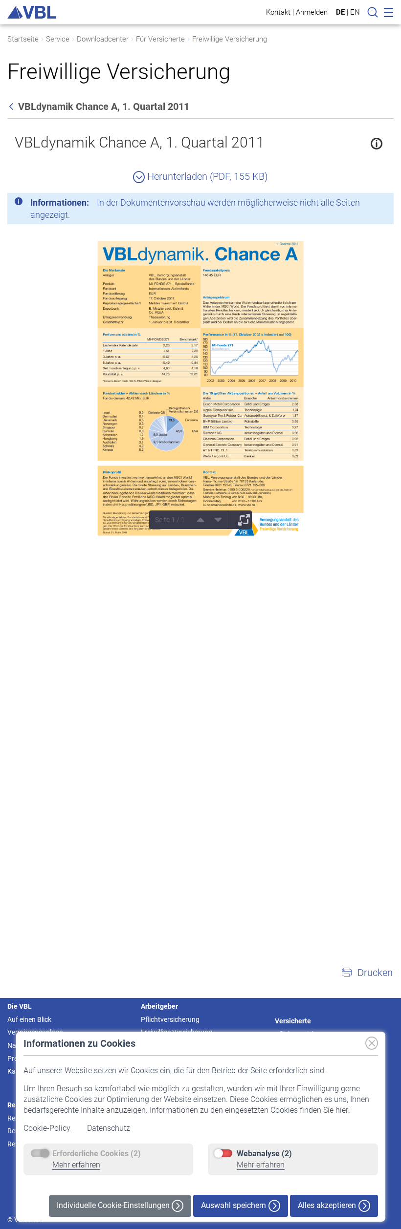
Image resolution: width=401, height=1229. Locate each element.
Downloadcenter (103, 39)
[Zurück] (12, 106)
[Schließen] (359, 204)
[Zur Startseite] (31, 12)
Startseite (23, 39)
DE (340, 12)
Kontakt (278, 12)
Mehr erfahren (76, 1164)
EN (355, 12)
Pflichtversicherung (170, 1019)
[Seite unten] (214, 519)
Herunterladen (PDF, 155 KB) (206, 176)
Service (57, 39)
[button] (367, 972)
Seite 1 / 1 (170, 520)
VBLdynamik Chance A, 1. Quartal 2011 (140, 142)
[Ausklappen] (240, 519)
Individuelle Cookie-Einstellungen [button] (114, 1205)
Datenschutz (108, 1128)
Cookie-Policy (47, 1128)
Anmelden (312, 12)
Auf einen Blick (29, 1019)
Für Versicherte (160, 39)
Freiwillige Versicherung (229, 39)
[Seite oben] (197, 519)
